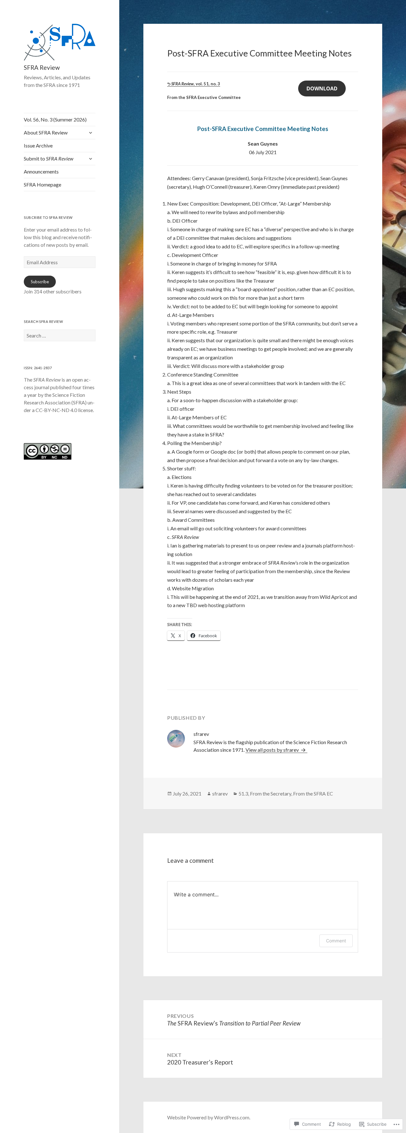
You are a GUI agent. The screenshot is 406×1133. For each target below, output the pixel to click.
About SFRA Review (46, 132)
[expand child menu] (90, 133)
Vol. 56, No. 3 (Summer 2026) (55, 119)
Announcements (41, 171)
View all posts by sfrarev (273, 750)
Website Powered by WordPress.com (208, 1117)
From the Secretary (270, 793)
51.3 (243, 793)
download (321, 88)
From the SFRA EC (313, 793)
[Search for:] (59, 335)
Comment (336, 940)
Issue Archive (38, 145)
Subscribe (40, 281)
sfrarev (220, 793)
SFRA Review (42, 67)
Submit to (48, 158)
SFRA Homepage (42, 184)
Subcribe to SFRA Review (48, 217)
